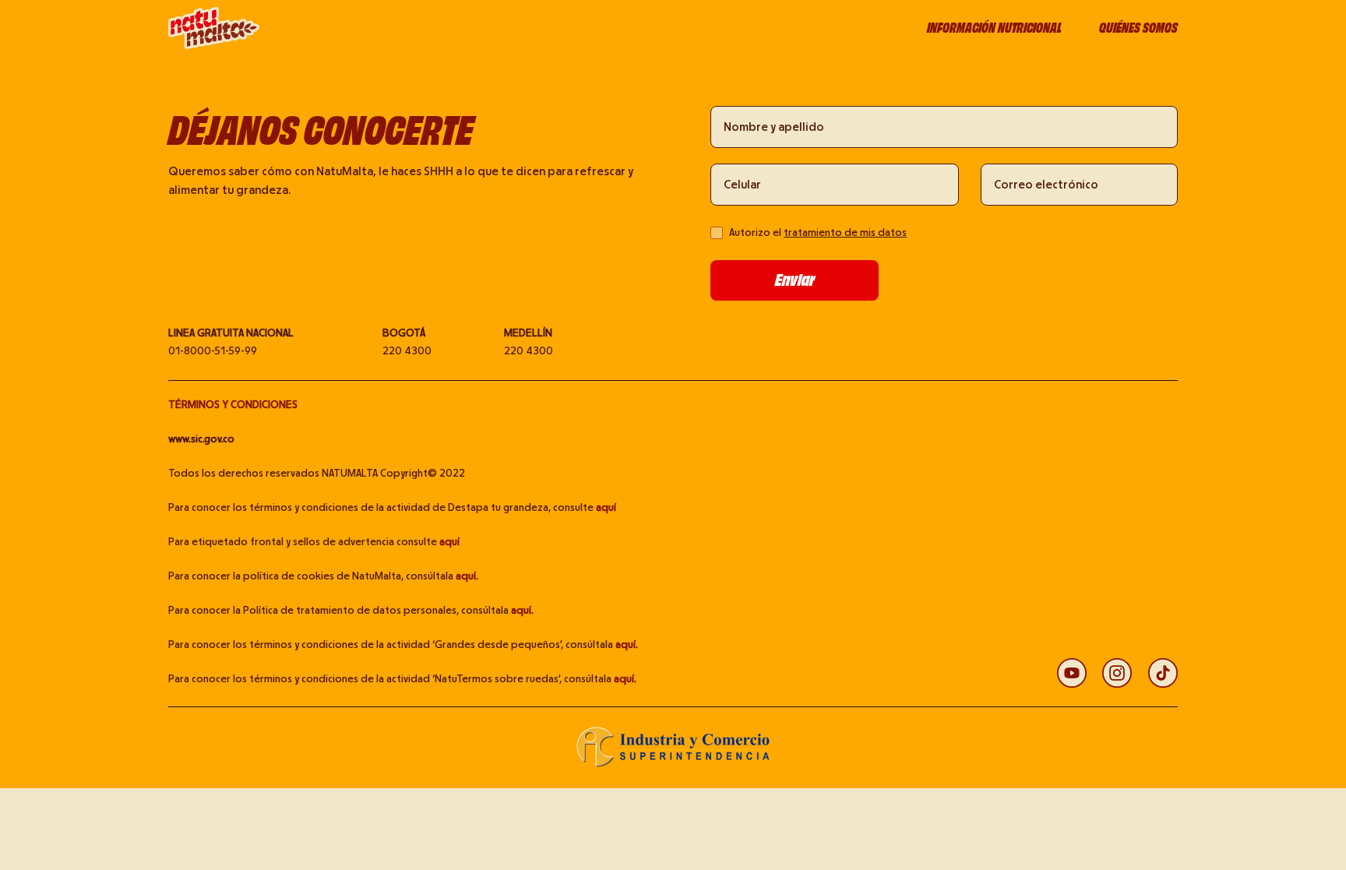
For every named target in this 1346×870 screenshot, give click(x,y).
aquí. (467, 576)
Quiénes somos (1138, 28)
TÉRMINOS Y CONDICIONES (233, 405)
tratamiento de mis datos (845, 232)
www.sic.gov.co (201, 439)
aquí (606, 507)
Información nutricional (994, 28)
